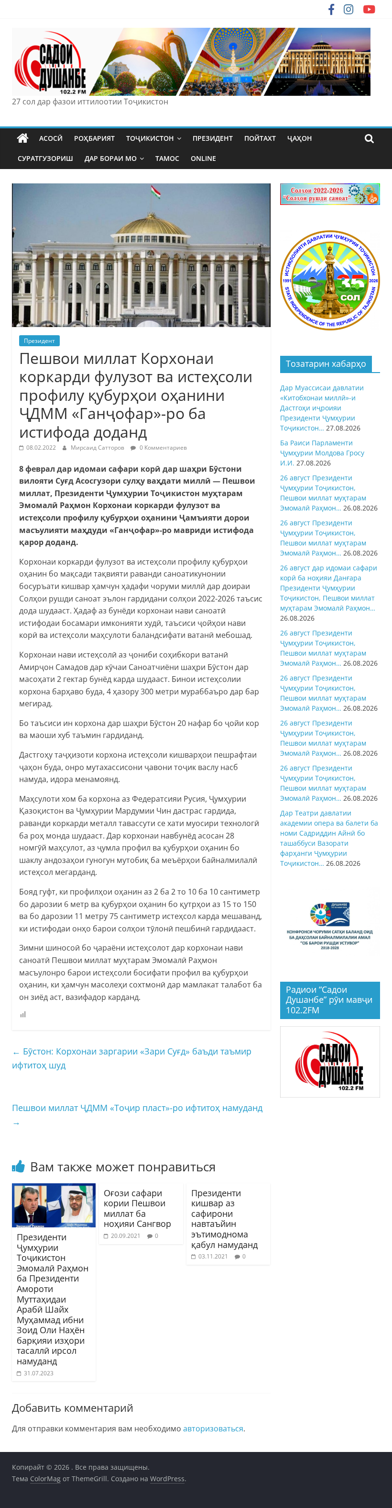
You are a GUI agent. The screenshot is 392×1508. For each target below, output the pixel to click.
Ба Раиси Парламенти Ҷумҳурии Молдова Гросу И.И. (322, 452)
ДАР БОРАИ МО (111, 158)
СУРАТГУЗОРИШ (45, 158)
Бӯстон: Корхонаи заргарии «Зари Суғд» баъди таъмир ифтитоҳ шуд (131, 1058)
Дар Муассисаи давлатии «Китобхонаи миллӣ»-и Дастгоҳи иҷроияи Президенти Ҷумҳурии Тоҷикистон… (322, 407)
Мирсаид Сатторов (98, 447)
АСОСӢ (51, 138)
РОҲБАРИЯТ (94, 138)
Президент (39, 341)
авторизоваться (213, 1428)
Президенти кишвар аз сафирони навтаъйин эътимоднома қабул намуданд (224, 1218)
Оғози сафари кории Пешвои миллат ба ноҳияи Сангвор (137, 1208)
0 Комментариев (162, 447)
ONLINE (203, 158)
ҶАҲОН (299, 138)
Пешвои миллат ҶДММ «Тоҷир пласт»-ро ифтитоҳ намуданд (137, 1114)
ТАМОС (167, 158)
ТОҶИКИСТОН (150, 138)
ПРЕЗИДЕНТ (213, 138)
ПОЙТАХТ (260, 138)
